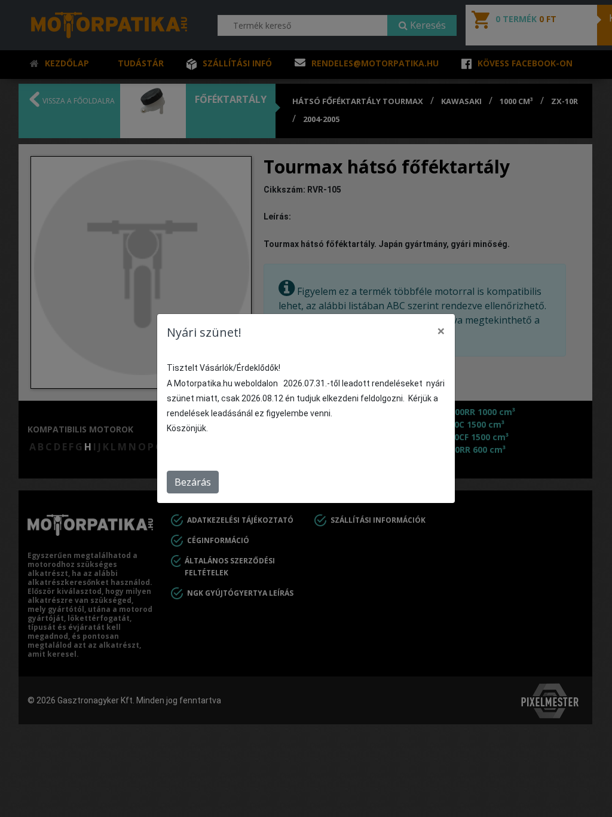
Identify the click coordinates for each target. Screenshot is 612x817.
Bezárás (193, 482)
